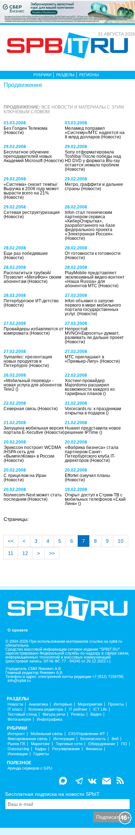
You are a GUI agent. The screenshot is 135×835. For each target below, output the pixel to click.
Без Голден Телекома (26, 128)
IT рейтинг (78, 709)
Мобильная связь (47, 734)
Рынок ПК (16, 744)
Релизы (78, 714)
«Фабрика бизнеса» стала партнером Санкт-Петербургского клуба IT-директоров (91, 454)
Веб (115, 739)
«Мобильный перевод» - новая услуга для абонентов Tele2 (33, 385)
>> (52, 553)
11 (10, 553)
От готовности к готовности (93, 253)
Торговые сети (69, 744)
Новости (15, 704)
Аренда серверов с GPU (30, 768)
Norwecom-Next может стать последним (33, 497)
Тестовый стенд (22, 714)
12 (25, 553)
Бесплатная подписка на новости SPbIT (52, 794)
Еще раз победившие (26, 253)
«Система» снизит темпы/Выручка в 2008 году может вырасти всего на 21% (31, 189)
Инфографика (49, 719)
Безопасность (93, 739)
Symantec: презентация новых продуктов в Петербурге (28, 361)
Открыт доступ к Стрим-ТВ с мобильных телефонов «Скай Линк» (95, 499)
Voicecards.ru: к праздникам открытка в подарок (93, 411)
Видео (96, 714)
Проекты (116, 704)
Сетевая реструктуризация (32, 212)
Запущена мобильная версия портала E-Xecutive (34, 430)
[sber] (67, 11)
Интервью (63, 704)
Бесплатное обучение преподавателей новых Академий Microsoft (28, 156)
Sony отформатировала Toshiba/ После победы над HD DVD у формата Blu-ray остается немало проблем (93, 159)
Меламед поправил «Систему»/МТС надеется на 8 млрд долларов (95, 132)
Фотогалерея (19, 719)
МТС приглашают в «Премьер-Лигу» (84, 359)
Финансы (94, 749)
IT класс (15, 709)
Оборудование (101, 744)
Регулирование (66, 749)
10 (120, 541)
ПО (124, 744)
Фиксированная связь (28, 739)
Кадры (40, 749)
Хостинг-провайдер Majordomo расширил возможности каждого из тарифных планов (90, 387)
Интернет (16, 734)
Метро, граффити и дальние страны (94, 186)
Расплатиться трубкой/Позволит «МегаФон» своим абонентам (32, 277)
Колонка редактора (45, 709)
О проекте (18, 630)
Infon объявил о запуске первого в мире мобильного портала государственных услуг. (93, 307)
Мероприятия (90, 704)
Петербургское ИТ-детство (31, 300)
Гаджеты (41, 754)
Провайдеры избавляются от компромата (34, 331)
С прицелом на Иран (25, 475)
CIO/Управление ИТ (86, 734)
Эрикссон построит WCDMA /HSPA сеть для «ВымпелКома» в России (32, 452)
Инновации (18, 754)
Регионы (89, 75)
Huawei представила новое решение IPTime (93, 430)
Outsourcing (18, 749)
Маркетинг (40, 744)
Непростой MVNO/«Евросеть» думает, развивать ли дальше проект (94, 333)
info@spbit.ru (19, 681)
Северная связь (20, 408)
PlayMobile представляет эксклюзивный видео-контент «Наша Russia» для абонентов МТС (95, 279)
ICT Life (100, 709)
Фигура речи (53, 714)
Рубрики (42, 75)
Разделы (65, 75)
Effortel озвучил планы (87, 475)
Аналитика (38, 704)
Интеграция (64, 739)
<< (11, 541)
